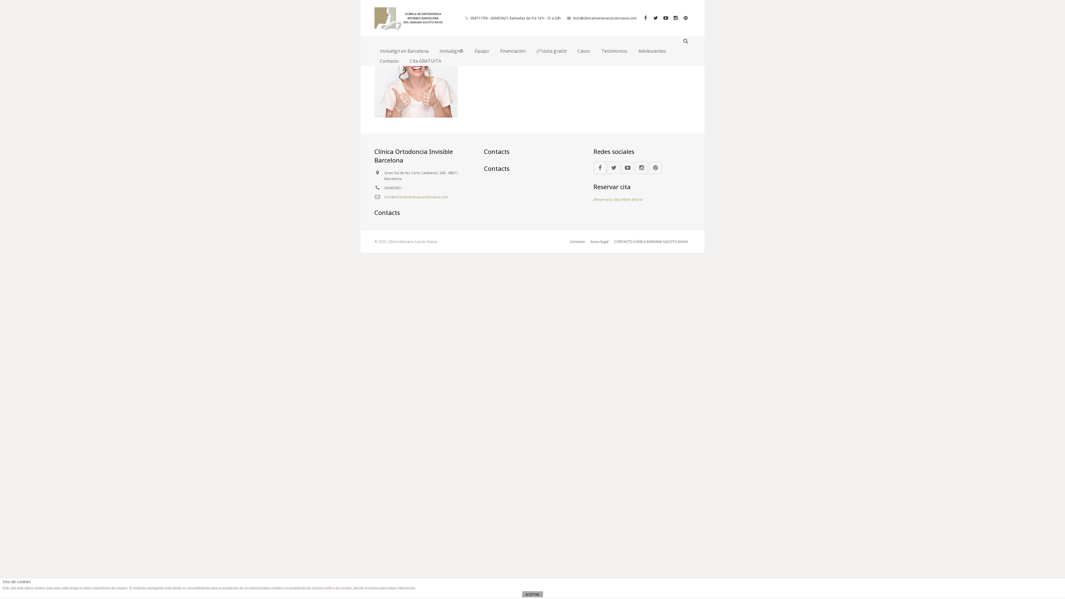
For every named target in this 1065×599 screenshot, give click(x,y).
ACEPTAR (532, 594)
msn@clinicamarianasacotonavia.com (605, 18)
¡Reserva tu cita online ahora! (618, 199)
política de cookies (338, 588)
